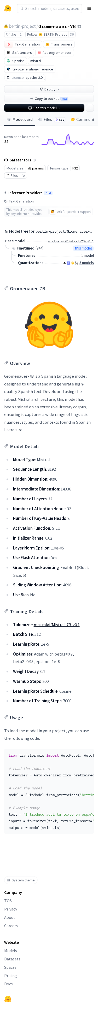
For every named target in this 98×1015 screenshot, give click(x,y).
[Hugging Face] (7, 999)
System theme (23, 880)
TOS (8, 900)
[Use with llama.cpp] (64, 263)
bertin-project (22, 26)
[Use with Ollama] (76, 263)
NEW (48, 193)
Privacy (10, 909)
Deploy (49, 89)
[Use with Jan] (72, 263)
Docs (8, 983)
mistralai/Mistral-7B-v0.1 (57, 624)
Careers (11, 925)
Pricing (10, 975)
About (9, 917)
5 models (86, 262)
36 (72, 34)
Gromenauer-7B (57, 26)
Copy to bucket (51, 98)
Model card (23, 119)
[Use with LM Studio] (68, 263)
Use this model (45, 108)
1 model (87, 255)
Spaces (10, 967)
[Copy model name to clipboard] (79, 26)
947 (39, 248)
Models (10, 950)
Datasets (12, 958)
